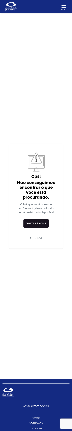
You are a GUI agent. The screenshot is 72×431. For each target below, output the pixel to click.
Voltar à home (36, 223)
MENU (63, 9)
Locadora (36, 428)
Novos (36, 418)
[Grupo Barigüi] (11, 6)
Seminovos (36, 423)
